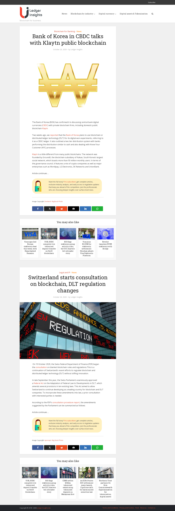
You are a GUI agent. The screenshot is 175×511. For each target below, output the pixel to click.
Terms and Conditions (110, 508)
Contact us (151, 508)
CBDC (45, 125)
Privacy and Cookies (127, 508)
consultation (41, 367)
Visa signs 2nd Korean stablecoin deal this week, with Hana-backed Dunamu (30, 247)
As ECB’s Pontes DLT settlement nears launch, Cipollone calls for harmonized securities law (86, 486)
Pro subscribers (70, 182)
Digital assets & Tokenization (134, 13)
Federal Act (38, 383)
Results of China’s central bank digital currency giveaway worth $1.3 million (85, 507)
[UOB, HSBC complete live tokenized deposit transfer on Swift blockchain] (49, 233)
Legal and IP (64, 272)
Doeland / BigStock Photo (54, 201)
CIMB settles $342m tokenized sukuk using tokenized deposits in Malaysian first (67, 487)
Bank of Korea (72, 135)
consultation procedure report (66, 402)
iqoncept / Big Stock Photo (54, 440)
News (64, 13)
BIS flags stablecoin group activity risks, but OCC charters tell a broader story (68, 247)
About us (143, 508)
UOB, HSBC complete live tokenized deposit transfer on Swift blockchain (49, 247)
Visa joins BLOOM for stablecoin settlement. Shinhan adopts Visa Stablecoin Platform (86, 249)
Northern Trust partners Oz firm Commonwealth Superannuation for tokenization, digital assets (105, 489)
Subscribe (151, 2)
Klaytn (45, 128)
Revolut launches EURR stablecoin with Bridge (105, 245)
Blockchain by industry (82, 13)
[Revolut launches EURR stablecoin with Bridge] (105, 233)
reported (54, 135)
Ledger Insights (76, 49)
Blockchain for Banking (64, 31)
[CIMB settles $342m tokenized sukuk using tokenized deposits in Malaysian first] (68, 472)
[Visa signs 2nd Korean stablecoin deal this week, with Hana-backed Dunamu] (30, 233)
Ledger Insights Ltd (43, 508)
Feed (137, 508)
